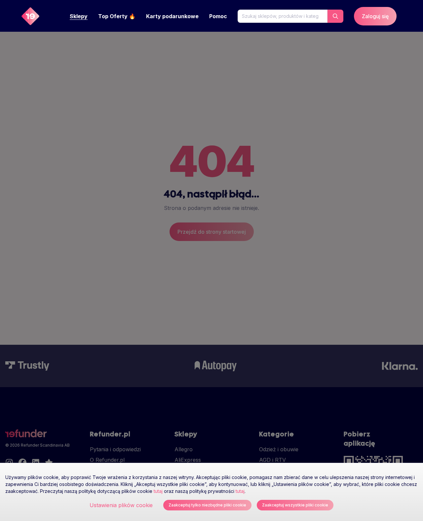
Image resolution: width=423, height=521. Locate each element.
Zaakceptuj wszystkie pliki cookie (295, 504)
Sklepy (79, 16)
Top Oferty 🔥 (116, 16)
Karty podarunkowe (172, 16)
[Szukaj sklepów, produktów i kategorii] (335, 16)
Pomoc (218, 16)
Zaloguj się (375, 16)
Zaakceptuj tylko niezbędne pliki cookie (207, 504)
